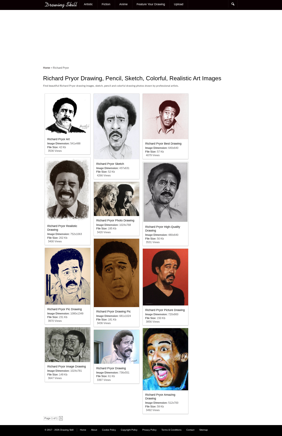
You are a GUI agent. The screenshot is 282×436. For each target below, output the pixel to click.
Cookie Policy (109, 429)
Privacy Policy (149, 429)
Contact (190, 429)
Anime (123, 4)
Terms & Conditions (171, 429)
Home (83, 429)
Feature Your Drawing (151, 4)
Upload (178, 4)
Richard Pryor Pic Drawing (64, 309)
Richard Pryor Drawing (111, 368)
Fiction (106, 4)
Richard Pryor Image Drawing (66, 366)
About (94, 429)
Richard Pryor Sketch (110, 163)
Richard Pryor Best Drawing (163, 143)
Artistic (88, 4)
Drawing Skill (66, 429)
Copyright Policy (129, 429)
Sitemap (203, 429)
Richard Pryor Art (58, 139)
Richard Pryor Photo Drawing (115, 220)
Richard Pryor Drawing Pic (113, 311)
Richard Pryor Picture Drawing (165, 310)
